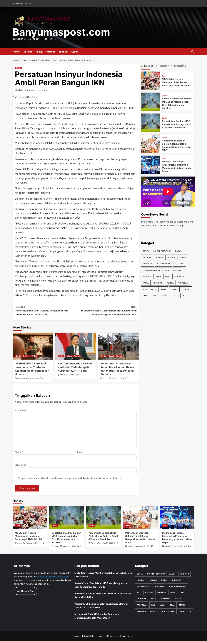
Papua (146, 283)
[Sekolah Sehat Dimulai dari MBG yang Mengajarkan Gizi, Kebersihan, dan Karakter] (150, 101)
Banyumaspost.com (61, 32)
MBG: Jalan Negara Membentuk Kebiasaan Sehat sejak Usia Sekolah (176, 82)
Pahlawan (179, 276)
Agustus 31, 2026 (33, 543)
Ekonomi (147, 257)
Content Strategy (162, 251)
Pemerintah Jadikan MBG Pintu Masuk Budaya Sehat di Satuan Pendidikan (177, 124)
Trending (185, 289)
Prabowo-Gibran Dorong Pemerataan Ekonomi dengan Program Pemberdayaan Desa (108, 310)
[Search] (192, 51)
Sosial (111, 356)
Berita (18, 356)
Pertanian (157, 283)
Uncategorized (160, 296)
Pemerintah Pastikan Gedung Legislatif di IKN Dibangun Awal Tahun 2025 (41, 310)
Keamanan (179, 264)
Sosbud (63, 51)
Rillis (153, 289)
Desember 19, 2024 (35, 90)
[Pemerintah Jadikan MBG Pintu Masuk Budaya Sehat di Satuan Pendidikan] (150, 122)
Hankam (159, 257)
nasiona (177, 270)
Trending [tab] (180, 66)
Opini (74, 51)
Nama (19, 451)
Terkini (27, 51)
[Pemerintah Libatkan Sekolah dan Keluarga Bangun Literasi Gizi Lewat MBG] (150, 143)
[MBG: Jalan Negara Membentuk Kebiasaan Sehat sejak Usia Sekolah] (150, 80)
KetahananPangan (151, 270)
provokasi (183, 283)
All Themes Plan (25, 591)
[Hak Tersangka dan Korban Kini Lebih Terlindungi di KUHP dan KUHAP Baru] (75, 346)
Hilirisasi (171, 257)
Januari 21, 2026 (32, 378)
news (158, 276)
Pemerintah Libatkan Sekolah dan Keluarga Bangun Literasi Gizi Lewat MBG (101, 605)
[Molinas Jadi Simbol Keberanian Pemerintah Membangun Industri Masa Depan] (150, 164)
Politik (39, 51)
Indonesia (147, 264)
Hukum (50, 51)
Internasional (163, 264)
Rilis (145, 289)
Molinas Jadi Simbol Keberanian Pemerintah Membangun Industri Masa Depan (97, 616)
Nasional (147, 276)
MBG (167, 270)
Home (16, 51)
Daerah (178, 251)
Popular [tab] (163, 66)
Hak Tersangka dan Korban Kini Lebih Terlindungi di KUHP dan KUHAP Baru (75, 367)
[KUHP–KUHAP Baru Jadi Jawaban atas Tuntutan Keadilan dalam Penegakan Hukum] (33, 346)
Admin (20, 90)
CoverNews (113, 635)
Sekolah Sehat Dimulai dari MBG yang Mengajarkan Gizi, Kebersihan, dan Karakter (101, 585)
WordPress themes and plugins (52, 576)
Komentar (21, 410)
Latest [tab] (148, 66)
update (175, 296)
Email (81, 451)
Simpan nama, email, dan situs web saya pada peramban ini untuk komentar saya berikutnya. (70, 478)
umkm (145, 296)
